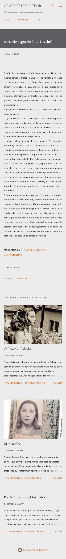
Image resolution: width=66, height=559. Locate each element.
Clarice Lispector (22, 5)
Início (7, 19)
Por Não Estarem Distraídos (24, 497)
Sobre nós (23, 19)
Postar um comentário (16, 278)
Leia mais (56, 383)
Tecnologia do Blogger (35, 549)
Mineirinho (12, 443)
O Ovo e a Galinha (17, 348)
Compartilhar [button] (13, 254)
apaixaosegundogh (33, 249)
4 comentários (34, 531)
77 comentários (35, 383)
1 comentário (33, 478)
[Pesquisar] (52, 6)
